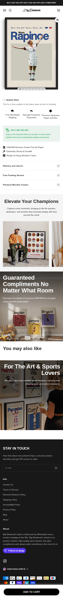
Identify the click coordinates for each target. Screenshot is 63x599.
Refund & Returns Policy (14, 494)
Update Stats (12, 100)
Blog (5, 515)
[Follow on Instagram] (5, 561)
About (5, 519)
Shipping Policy (10, 500)
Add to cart (31, 592)
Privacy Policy (9, 509)
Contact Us (8, 484)
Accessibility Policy (11, 505)
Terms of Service (10, 490)
